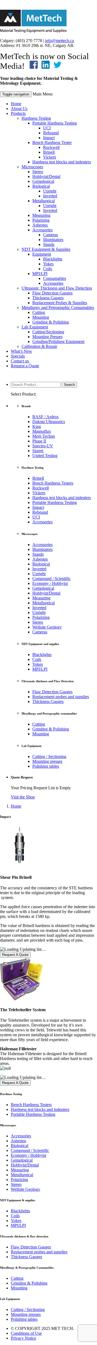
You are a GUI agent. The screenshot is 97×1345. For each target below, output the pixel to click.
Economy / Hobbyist (50, 583)
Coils (47, 268)
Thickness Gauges (48, 298)
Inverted (50, 196)
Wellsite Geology (47, 627)
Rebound (51, 133)
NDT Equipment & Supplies (46, 249)
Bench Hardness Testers (52, 483)
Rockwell (51, 147)
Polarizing (41, 220)
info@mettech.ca (59, 40)
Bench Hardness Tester (52, 142)
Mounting (40, 317)
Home (16, 103)
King (36, 426)
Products (18, 113)
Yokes (48, 264)
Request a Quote (25, 365)
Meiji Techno (43, 436)
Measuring (41, 215)
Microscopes (32, 166)
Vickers (49, 157)
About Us (19, 108)
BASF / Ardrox (45, 416)
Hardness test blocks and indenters (61, 162)
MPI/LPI (39, 273)
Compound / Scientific (51, 578)
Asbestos (40, 225)
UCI (47, 128)
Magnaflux (41, 431)
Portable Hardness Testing (54, 123)
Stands (48, 244)
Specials (18, 356)
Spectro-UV (42, 446)
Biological (41, 186)
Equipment (41, 254)
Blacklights (52, 259)
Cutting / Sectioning (49, 756)
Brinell (49, 152)
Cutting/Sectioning (48, 332)
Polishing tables (45, 766)
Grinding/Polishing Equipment (58, 341)
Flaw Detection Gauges (52, 293)
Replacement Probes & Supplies (59, 302)
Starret (37, 450)
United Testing (44, 455)
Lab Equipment (35, 327)
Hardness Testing (36, 118)
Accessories (42, 230)
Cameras (50, 234)
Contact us (20, 361)
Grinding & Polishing (50, 322)
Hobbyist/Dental (46, 176)
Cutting (38, 312)
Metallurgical (43, 200)
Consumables (54, 278)
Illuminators (53, 239)
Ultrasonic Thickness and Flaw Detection (57, 288)
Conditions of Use (26, 1333)
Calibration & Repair (39, 346)
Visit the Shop (23, 797)
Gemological (43, 181)
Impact (49, 137)
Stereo (37, 171)
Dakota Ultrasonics (48, 421)
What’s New (21, 351)
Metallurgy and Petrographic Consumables (58, 307)
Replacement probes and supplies (60, 696)
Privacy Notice (23, 1338)
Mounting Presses (47, 336)
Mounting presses (47, 761)
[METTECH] (33, 31)
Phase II (39, 441)
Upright (49, 191)
